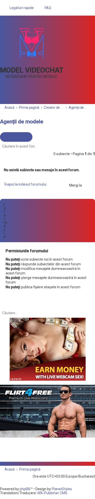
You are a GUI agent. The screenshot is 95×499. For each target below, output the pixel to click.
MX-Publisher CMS (52, 493)
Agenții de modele (21, 122)
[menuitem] (45, 8)
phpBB (25, 489)
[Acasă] (32, 43)
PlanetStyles (62, 489)
